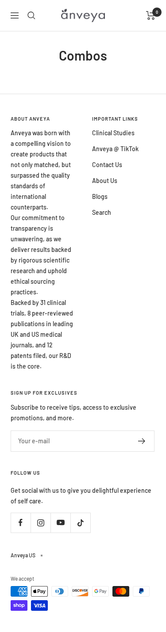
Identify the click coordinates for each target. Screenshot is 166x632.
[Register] (142, 441)
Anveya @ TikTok (115, 148)
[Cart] (150, 15)
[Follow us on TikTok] (80, 523)
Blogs (100, 196)
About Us (104, 180)
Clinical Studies (113, 133)
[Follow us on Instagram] (40, 523)
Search (101, 212)
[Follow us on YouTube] (60, 523)
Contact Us (107, 164)
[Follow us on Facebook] (21, 523)
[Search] (31, 15)
